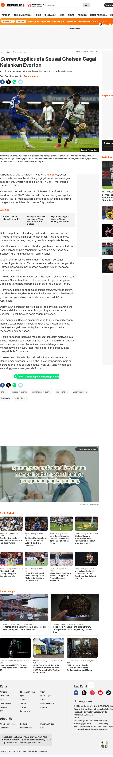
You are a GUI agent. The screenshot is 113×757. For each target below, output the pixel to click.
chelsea (4, 392)
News (2, 699)
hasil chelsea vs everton (41, 392)
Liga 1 (103, 21)
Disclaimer (4, 728)
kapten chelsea (62, 392)
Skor (42, 692)
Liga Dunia (71, 21)
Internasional (5, 703)
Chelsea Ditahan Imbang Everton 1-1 (11, 217)
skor (38, 15)
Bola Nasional (84, 21)
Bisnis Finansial (98, 15)
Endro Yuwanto (30, 76)
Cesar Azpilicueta (80, 392)
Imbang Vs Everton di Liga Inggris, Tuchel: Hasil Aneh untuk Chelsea (36, 220)
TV (1, 711)
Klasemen (7, 21)
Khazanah (4, 696)
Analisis (23, 699)
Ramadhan (25, 711)
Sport (42, 699)
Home (2, 52)
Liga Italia (45, 21)
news (71, 15)
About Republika (7, 724)
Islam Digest (45, 696)
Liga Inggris (33, 21)
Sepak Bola (11, 52)
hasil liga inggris (20, 398)
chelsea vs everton (19, 392)
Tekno (23, 703)
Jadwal (21, 21)
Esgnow (3, 707)
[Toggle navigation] (3, 5)
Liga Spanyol (58, 21)
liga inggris (5, 398)
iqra (62, 15)
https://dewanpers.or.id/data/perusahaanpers (22, 742)
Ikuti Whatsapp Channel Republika (39, 376)
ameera (6, 15)
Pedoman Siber (47, 724)
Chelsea (49, 174)
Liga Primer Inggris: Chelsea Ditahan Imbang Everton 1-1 (60, 219)
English (43, 707)
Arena (95, 21)
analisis (82, 15)
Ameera (3, 692)
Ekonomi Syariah (23, 15)
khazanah (50, 15)
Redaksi (23, 724)
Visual (23, 707)
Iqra (22, 696)
